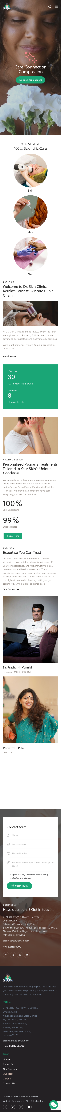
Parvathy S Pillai (13, 748)
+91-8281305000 (14, 1046)
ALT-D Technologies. (36, 1101)
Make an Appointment (30, 79)
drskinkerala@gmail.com (16, 940)
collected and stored (20, 878)
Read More (9, 356)
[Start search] (50, 6)
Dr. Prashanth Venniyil (18, 667)
